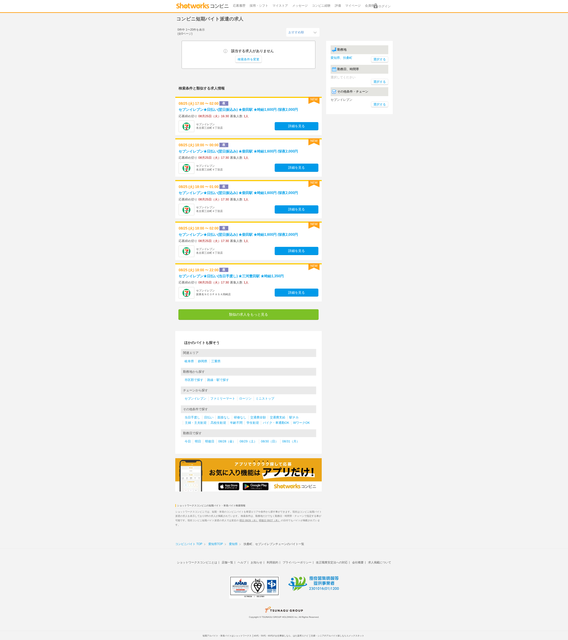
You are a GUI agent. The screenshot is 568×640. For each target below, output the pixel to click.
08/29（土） (248, 441)
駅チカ (294, 417)
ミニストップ (265, 398)
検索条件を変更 (248, 59)
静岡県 (202, 361)
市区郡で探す (194, 380)
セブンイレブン (195, 398)
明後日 (209, 441)
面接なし (223, 417)
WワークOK (301, 422)
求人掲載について (379, 562)
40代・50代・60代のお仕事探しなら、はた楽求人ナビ (281, 635)
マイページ (353, 5)
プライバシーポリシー (297, 562)
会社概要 (358, 562)
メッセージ (300, 5)
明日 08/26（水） (248, 520)
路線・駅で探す (218, 380)
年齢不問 (236, 422)
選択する (379, 81)
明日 (198, 441)
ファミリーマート (222, 398)
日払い (208, 417)
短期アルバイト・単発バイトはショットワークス (227, 635)
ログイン (384, 6)
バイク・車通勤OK (276, 422)
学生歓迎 (253, 422)
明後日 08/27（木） (269, 520)
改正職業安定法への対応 (332, 562)
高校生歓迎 (218, 422)
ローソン (245, 398)
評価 (338, 5)
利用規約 (272, 562)
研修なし (240, 417)
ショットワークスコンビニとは (197, 562)
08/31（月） (291, 441)
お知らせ (256, 562)
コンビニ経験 (321, 5)
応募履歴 (239, 5)
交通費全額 (258, 417)
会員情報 (371, 5)
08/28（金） (227, 441)
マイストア (280, 5)
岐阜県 (189, 361)
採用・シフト (259, 5)
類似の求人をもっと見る (248, 314)
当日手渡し (192, 417)
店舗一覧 (227, 562)
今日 (188, 441)
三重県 (216, 361)
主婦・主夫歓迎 (196, 422)
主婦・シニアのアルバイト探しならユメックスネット (337, 635)
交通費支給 (277, 417)
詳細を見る (296, 126)
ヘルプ (242, 562)
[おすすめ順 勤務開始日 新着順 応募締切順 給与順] (303, 32)
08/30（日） (269, 441)
